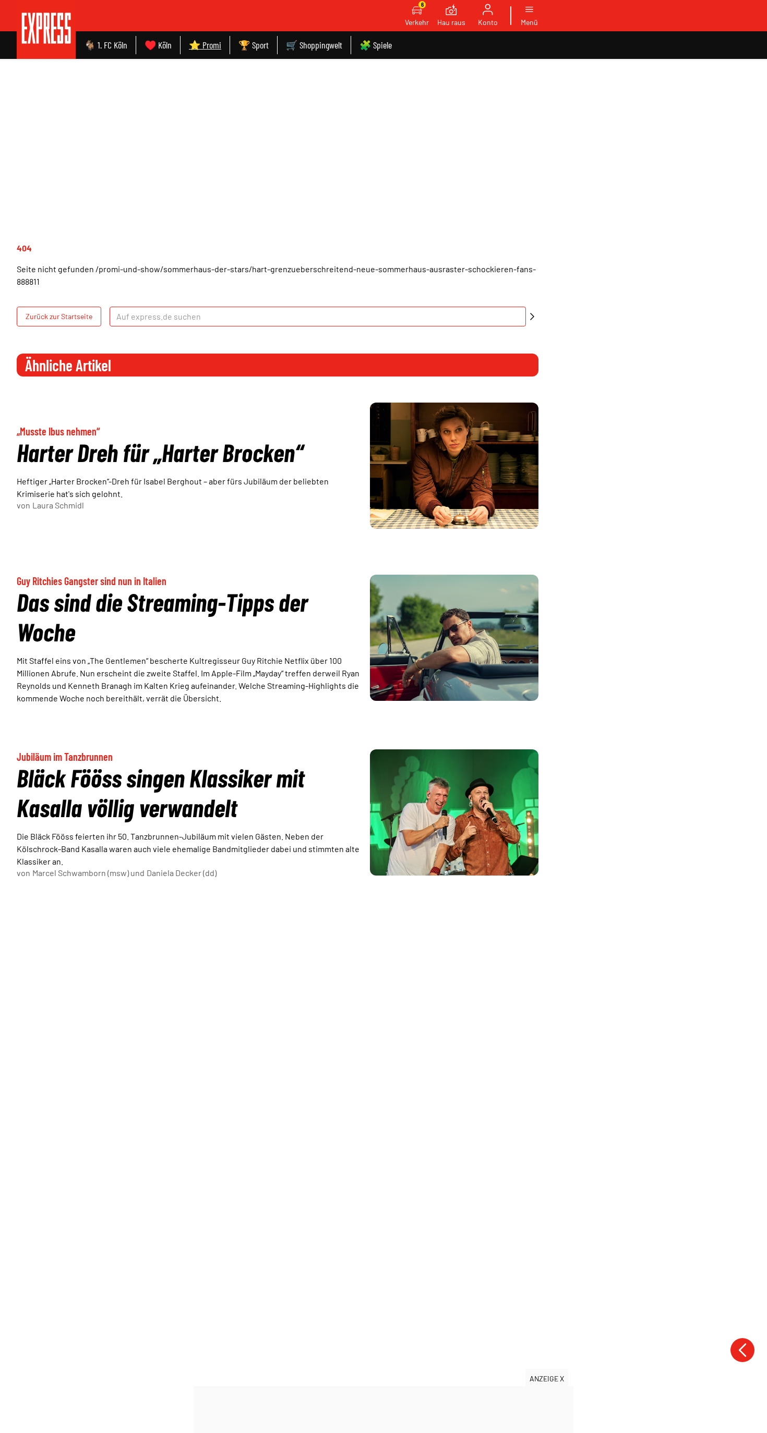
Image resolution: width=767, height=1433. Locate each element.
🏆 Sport (253, 45)
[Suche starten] (532, 316)
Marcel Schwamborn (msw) (80, 873)
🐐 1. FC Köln (105, 45)
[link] (46, 29)
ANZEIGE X (547, 1378)
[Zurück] (742, 1350)
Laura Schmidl (58, 505)
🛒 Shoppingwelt (314, 45)
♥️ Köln (158, 45)
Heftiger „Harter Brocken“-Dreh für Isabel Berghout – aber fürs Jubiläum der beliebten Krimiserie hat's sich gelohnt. (173, 487)
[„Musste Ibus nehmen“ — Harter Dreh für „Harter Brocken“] (454, 466)
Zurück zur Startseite (59, 316)
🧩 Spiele (375, 45)
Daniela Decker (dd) (182, 873)
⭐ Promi (205, 45)
